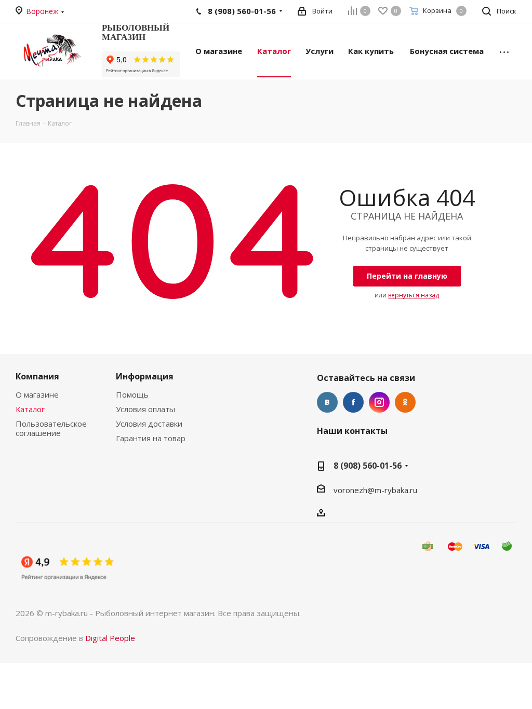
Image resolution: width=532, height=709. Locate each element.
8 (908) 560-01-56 (368, 465)
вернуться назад (413, 295)
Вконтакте (327, 402)
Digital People (110, 638)
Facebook (353, 402)
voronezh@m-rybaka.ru (375, 490)
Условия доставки (149, 423)
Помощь (132, 394)
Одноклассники (405, 402)
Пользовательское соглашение (51, 428)
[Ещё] (504, 50)
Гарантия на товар (150, 438)
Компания (37, 376)
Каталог (30, 409)
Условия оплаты (145, 409)
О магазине (37, 394)
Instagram (379, 402)
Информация (145, 376)
